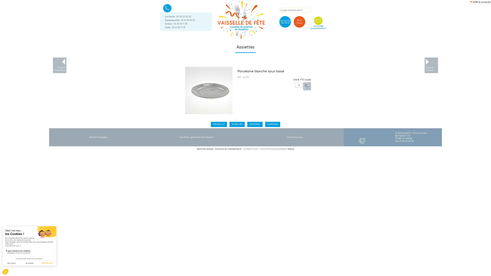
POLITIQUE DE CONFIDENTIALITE (228, 149)
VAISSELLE (219, 124)
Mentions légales (98, 137)
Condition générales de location (196, 137)
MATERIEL (255, 124)
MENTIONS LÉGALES (205, 149)
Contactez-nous (294, 137)
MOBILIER (237, 124)
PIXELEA (291, 149)
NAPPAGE (272, 124)
